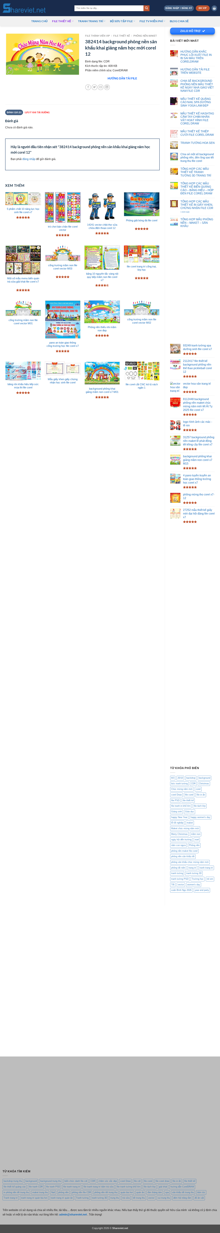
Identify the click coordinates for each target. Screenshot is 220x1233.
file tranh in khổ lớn (180, 806)
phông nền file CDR (81, 1192)
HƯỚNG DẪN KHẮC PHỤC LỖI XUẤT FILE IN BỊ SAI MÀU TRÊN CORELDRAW (196, 56)
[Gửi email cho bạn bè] (100, 87)
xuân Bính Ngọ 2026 (181, 890)
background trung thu (50, 1181)
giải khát (163, 1186)
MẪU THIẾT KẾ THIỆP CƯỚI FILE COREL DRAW (197, 133)
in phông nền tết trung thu (16, 1192)
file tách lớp (200, 806)
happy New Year (179, 817)
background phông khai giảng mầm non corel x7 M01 (102, 390)
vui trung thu (164, 1198)
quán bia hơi (127, 1192)
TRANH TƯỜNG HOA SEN (197, 142)
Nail (53, 1192)
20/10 (180, 778)
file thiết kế (61, 21)
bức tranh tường (179, 783)
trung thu (114, 1198)
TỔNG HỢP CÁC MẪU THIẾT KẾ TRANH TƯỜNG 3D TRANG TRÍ (195, 172)
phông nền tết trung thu (105, 1192)
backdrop (190, 778)
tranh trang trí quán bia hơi (34, 1198)
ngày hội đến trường (181, 839)
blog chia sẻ (179, 21)
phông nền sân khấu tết (183, 856)
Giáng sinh (176, 811)
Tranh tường (82, 1198)
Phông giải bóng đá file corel (141, 220)
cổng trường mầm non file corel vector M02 (141, 321)
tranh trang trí (206, 867)
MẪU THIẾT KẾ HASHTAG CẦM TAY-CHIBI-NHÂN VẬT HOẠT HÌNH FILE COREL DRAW (197, 118)
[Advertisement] (192, 286)
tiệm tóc (201, 1192)
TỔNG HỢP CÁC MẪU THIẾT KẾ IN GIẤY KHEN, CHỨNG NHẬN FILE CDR (196, 205)
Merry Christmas (179, 834)
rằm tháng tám (154, 1192)
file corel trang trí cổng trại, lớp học (141, 268)
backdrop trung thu (13, 1181)
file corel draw (162, 1181)
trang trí (192, 867)
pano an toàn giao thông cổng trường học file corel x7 (63, 344)
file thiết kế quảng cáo (15, 1186)
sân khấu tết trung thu (183, 1192)
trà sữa (126, 1198)
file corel (189, 794)
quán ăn (140, 1192)
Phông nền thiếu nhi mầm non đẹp (102, 329)
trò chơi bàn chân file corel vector (63, 228)
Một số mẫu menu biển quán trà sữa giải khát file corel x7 (23, 280)
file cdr (137, 1181)
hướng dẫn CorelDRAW (182, 1186)
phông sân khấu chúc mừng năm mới (190, 862)
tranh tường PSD (179, 879)
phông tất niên (178, 867)
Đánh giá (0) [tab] (14, 112)
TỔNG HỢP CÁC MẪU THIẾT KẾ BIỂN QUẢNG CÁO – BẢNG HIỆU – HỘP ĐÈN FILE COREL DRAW (197, 188)
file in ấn (201, 794)
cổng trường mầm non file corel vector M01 (23, 322)
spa (167, 1192)
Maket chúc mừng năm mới (185, 828)
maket (190, 822)
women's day (193, 884)
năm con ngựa (178, 845)
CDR (193, 783)
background (204, 778)
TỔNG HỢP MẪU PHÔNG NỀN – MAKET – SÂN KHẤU (196, 223)
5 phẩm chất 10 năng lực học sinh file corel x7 (23, 211)
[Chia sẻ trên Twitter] (94, 87)
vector (181, 884)
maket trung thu (40, 1192)
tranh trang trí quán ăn (62, 1198)
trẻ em (210, 879)
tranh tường (177, 873)
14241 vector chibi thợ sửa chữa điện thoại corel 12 (102, 226)
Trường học (198, 879)
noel (197, 839)
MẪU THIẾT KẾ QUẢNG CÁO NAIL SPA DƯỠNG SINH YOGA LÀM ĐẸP (195, 102)
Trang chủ (39, 21)
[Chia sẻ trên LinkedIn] (107, 87)
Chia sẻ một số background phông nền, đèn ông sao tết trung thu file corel (197, 157)
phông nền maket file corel (184, 851)
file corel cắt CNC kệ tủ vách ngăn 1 (142, 386)
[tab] (37, 112)
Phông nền (194, 845)
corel (198, 789)
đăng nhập (28, 159)
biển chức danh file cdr (75, 1181)
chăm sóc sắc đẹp (107, 1181)
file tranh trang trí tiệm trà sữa (98, 1186)
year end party (202, 890)
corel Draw (176, 794)
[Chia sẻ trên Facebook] (88, 87)
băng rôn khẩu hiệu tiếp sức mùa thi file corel (23, 386)
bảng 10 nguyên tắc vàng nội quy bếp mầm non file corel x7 (102, 277)
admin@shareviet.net (73, 1214)
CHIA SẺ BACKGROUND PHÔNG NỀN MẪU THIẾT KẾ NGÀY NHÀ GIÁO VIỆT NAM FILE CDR (197, 85)
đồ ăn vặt (199, 1198)
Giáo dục (189, 811)
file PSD (175, 800)
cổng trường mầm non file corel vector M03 (62, 267)
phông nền (63, 1192)
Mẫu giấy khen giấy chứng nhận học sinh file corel (63, 381)
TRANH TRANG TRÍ (90, 21)
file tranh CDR (36, 1186)
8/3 (172, 778)
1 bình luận (188, 212)
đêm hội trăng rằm (182, 1198)
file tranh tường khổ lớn (128, 1186)
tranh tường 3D (194, 873)
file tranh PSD (53, 1186)
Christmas (204, 783)
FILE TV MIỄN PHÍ (151, 21)
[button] (179, 8)
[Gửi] (146, 8)
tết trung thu (139, 1198)
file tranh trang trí (71, 1186)
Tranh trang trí (11, 1198)
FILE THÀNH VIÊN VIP (97, 36)
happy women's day (200, 817)
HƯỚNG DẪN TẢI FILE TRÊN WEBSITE (195, 71)
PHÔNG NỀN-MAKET (145, 36)
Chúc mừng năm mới (181, 789)
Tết (172, 884)
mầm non (195, 834)
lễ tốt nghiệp (177, 822)
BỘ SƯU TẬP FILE (121, 21)
